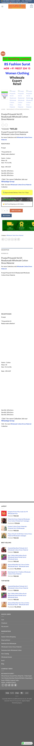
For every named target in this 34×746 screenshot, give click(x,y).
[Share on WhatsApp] (2, 239)
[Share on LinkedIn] (18, 239)
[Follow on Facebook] (2, 685)
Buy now (6, 215)
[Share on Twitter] (9, 239)
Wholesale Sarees (6, 657)
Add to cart (16, 210)
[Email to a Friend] (12, 239)
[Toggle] (32, 640)
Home (3, 109)
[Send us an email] (12, 685)
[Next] (32, 99)
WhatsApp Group (7, 181)
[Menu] (2, 6)
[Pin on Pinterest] (15, 239)
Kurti (2, 660)
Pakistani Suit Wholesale (8, 643)
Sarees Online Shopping (8, 636)
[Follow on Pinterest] (15, 685)
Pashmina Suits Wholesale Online (11, 650)
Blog (2, 664)
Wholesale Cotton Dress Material (18, 109)
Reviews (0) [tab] (4, 253)
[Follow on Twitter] (9, 685)
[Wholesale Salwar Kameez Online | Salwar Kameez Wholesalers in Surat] (17, 6)
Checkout (4, 623)
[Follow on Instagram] (6, 685)
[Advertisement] (17, 27)
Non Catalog (5, 653)
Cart (2, 619)
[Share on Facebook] (6, 239)
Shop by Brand (5, 640)
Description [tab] (5, 250)
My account (4, 626)
